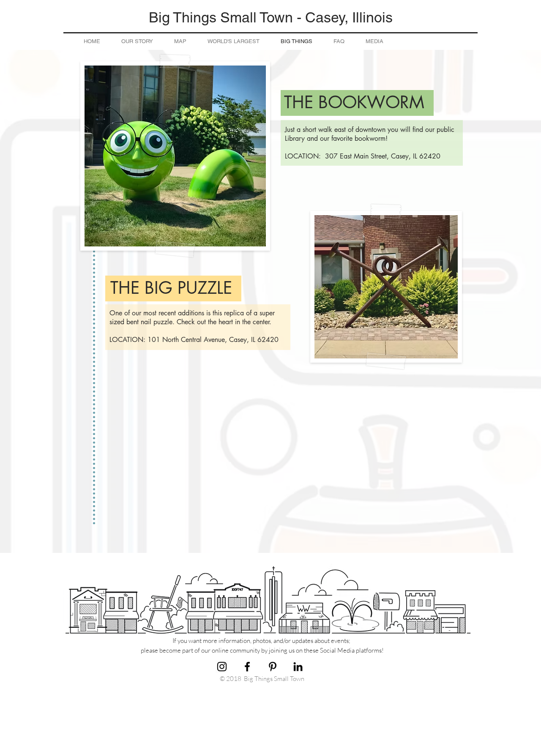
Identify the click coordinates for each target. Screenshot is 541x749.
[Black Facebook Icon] (247, 666)
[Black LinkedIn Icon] (298, 666)
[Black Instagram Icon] (222, 666)
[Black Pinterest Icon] (272, 666)
